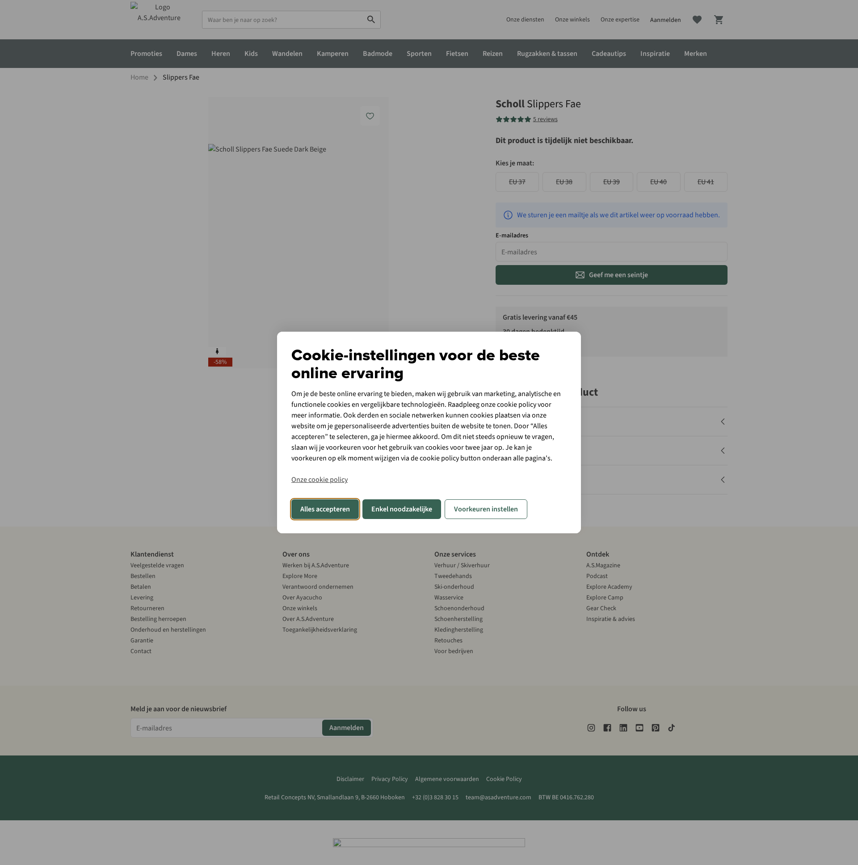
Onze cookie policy (319, 480)
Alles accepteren (325, 509)
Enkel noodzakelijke (401, 509)
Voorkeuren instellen (486, 509)
